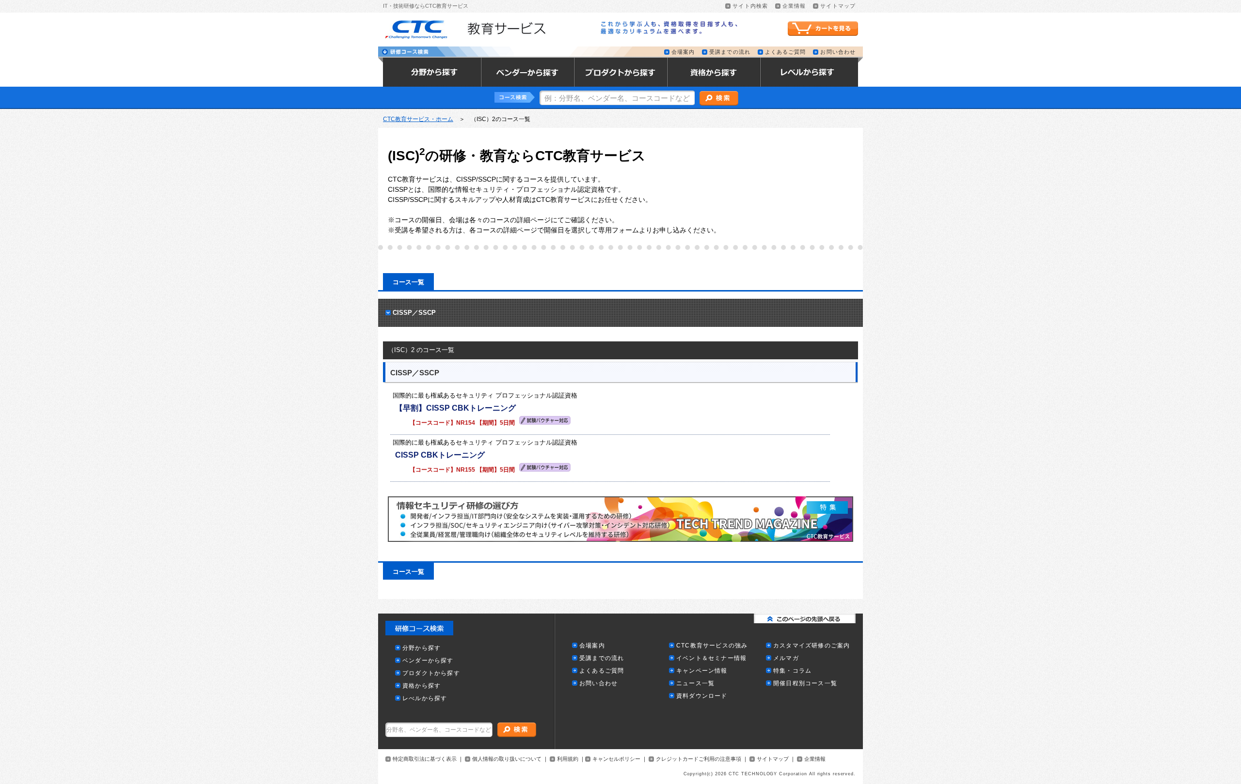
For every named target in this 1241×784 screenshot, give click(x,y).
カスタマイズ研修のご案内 (811, 646)
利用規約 (567, 759)
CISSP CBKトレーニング (440, 455)
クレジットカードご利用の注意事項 (698, 759)
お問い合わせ (838, 52)
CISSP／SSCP (414, 312)
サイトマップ (838, 6)
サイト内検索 (750, 6)
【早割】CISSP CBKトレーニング (455, 408)
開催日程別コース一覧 (805, 683)
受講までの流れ (729, 52)
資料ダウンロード (702, 696)
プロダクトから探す (431, 673)
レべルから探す (424, 698)
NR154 (465, 422)
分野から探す (421, 648)
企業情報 (794, 6)
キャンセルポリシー (616, 759)
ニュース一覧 (695, 683)
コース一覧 (408, 282)
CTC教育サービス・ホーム (418, 119)
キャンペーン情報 (702, 671)
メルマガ (786, 658)
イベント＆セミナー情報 (711, 658)
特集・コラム (792, 671)
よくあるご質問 (785, 52)
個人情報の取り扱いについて (506, 759)
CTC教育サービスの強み (712, 646)
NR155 (465, 469)
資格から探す (421, 686)
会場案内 (683, 52)
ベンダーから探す (428, 661)
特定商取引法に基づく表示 (425, 759)
